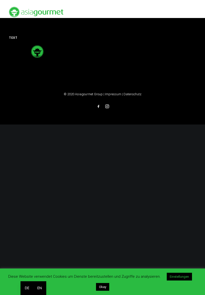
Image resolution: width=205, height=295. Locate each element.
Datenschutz (133, 94)
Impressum (113, 94)
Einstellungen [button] (179, 276)
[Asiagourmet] (36, 12)
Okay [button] (102, 287)
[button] (193, 12)
